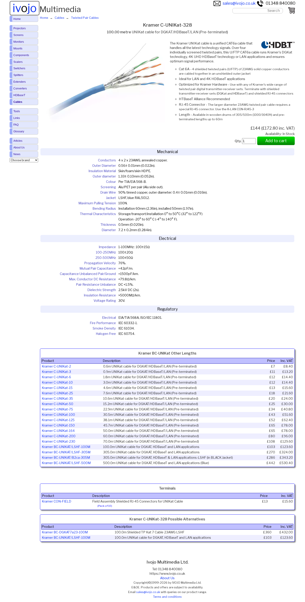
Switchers (19, 68)
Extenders (19, 81)
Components (21, 55)
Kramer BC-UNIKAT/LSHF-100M (66, 447)
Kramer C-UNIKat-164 (58, 431)
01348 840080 (280, 3)
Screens (18, 35)
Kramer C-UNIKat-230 (58, 441)
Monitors (18, 41)
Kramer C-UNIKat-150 (58, 425)
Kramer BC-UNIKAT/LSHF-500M (66, 463)
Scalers (18, 61)
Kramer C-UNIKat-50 (57, 404)
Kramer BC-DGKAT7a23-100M (65, 532)
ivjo (25, 8)
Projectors (19, 28)
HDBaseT (19, 95)
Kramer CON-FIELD (56, 501)
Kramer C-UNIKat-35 (57, 399)
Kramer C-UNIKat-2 (56, 366)
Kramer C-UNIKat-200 (58, 436)
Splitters (18, 75)
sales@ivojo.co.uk (239, 3)
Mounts (17, 48)
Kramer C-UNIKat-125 (58, 420)
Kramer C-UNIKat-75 (57, 409)
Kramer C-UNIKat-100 (58, 415)
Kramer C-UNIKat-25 (57, 393)
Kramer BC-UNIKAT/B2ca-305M (66, 458)
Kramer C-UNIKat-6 (56, 377)
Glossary (18, 131)
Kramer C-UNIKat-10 (57, 382)
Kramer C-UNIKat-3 (56, 372)
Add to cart (276, 140)
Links (16, 118)
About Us (167, 578)
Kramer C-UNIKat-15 (57, 388)
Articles (17, 140)
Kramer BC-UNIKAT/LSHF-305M (66, 452)
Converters (20, 88)
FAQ (16, 124)
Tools (16, 111)
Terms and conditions (167, 596)
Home (17, 19)
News (16, 154)
